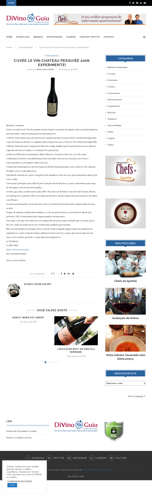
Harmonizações (114, 99)
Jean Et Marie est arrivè (28, 317)
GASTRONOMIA (54, 37)
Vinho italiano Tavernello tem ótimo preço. (125, 357)
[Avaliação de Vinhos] (125, 289)
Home (9, 47)
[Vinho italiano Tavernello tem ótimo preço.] (125, 326)
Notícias (111, 112)
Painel (110, 131)
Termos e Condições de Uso (19, 437)
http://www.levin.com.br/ (18, 249)
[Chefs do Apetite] (125, 252)
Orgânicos (112, 118)
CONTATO (109, 37)
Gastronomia (113, 93)
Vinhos (110, 144)
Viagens (111, 138)
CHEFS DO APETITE (90, 37)
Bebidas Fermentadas (117, 67)
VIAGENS (71, 37)
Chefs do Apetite (125, 281)
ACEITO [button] (12, 485)
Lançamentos (113, 106)
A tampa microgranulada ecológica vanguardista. (39, 3)
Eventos (111, 86)
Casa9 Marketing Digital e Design (96, 469)
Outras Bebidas (25, 47)
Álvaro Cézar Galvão (45, 69)
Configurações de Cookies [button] (19, 481)
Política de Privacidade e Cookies (21, 431)
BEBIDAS (38, 37)
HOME (9, 37)
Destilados (112, 80)
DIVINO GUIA (23, 37)
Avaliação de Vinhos (125, 318)
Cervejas (111, 73)
